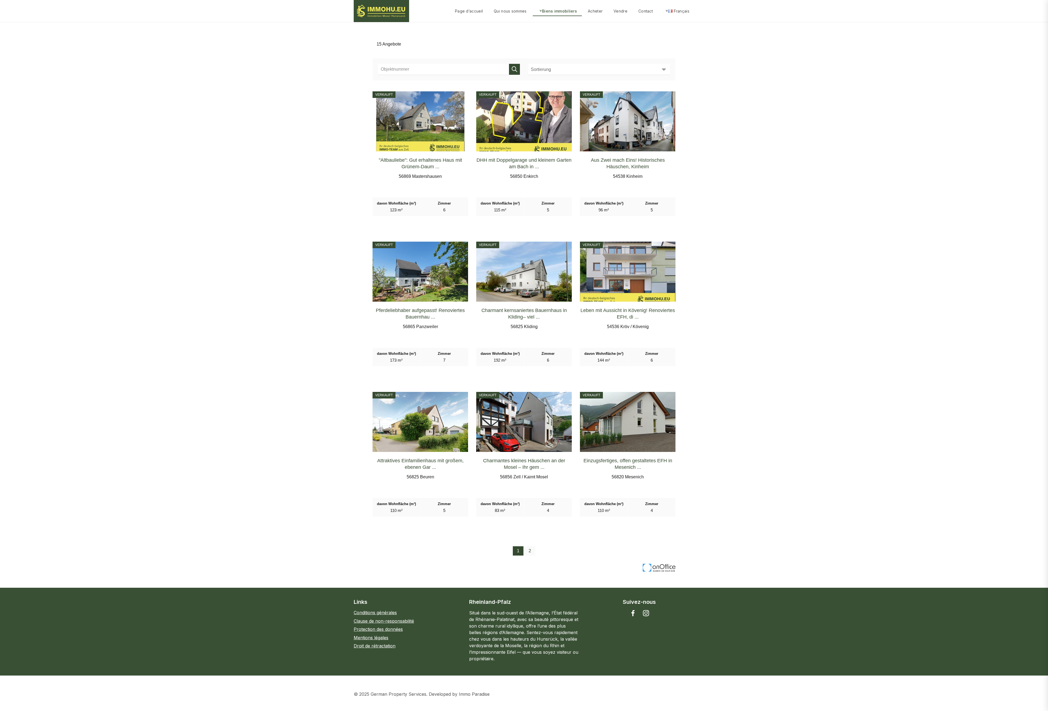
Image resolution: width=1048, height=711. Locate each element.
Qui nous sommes (510, 11)
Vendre (620, 11)
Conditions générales (375, 612)
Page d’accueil (469, 11)
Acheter (595, 11)
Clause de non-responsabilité (384, 621)
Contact (645, 11)
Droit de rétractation (374, 646)
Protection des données (378, 629)
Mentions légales (371, 637)
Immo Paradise (474, 694)
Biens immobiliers (559, 11)
